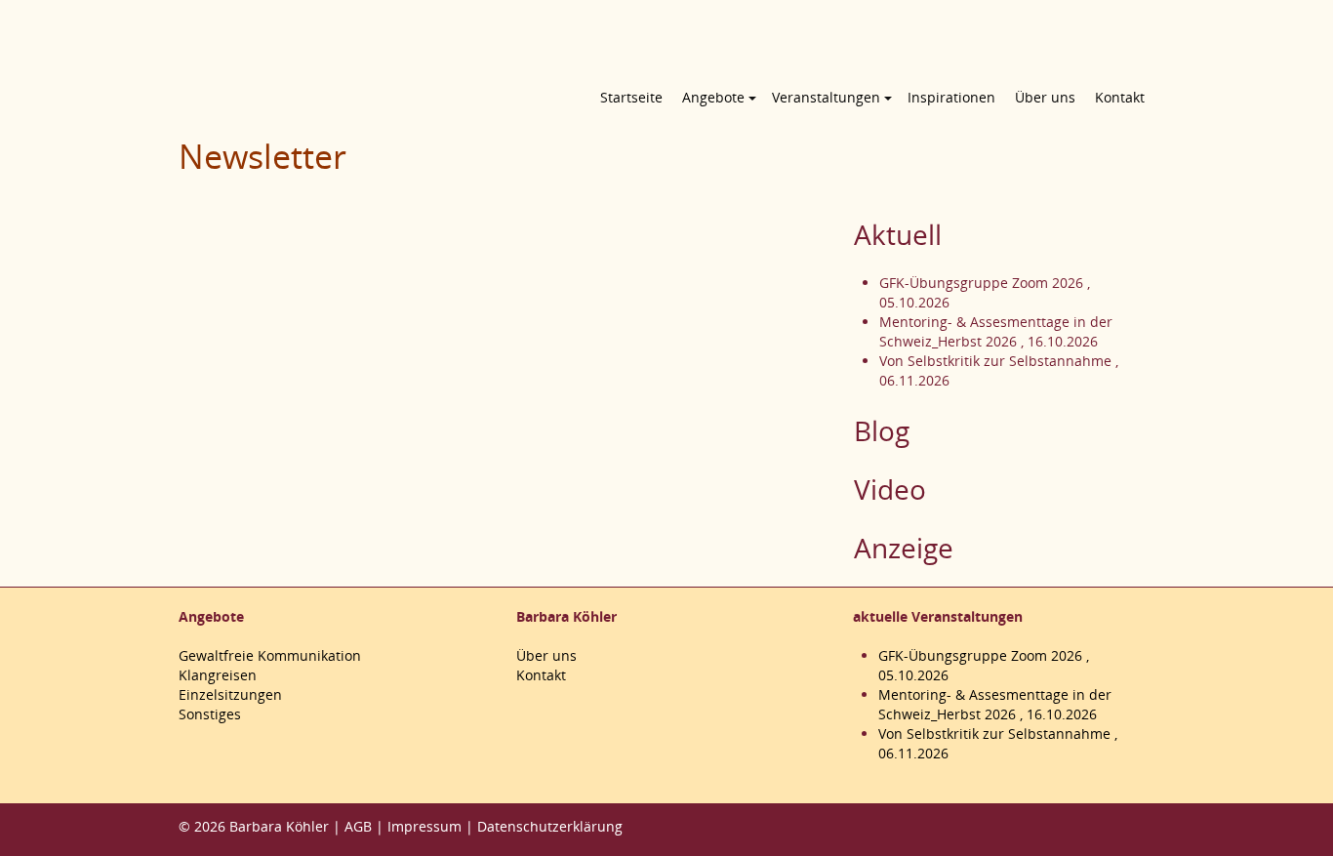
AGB (358, 826)
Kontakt (1120, 97)
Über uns (1045, 97)
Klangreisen (218, 675)
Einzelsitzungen (230, 694)
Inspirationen (951, 97)
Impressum (424, 826)
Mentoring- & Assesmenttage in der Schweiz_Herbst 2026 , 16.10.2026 (995, 331)
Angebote (713, 97)
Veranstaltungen (826, 97)
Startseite (631, 97)
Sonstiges (210, 714)
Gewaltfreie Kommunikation (270, 655)
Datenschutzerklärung (550, 826)
